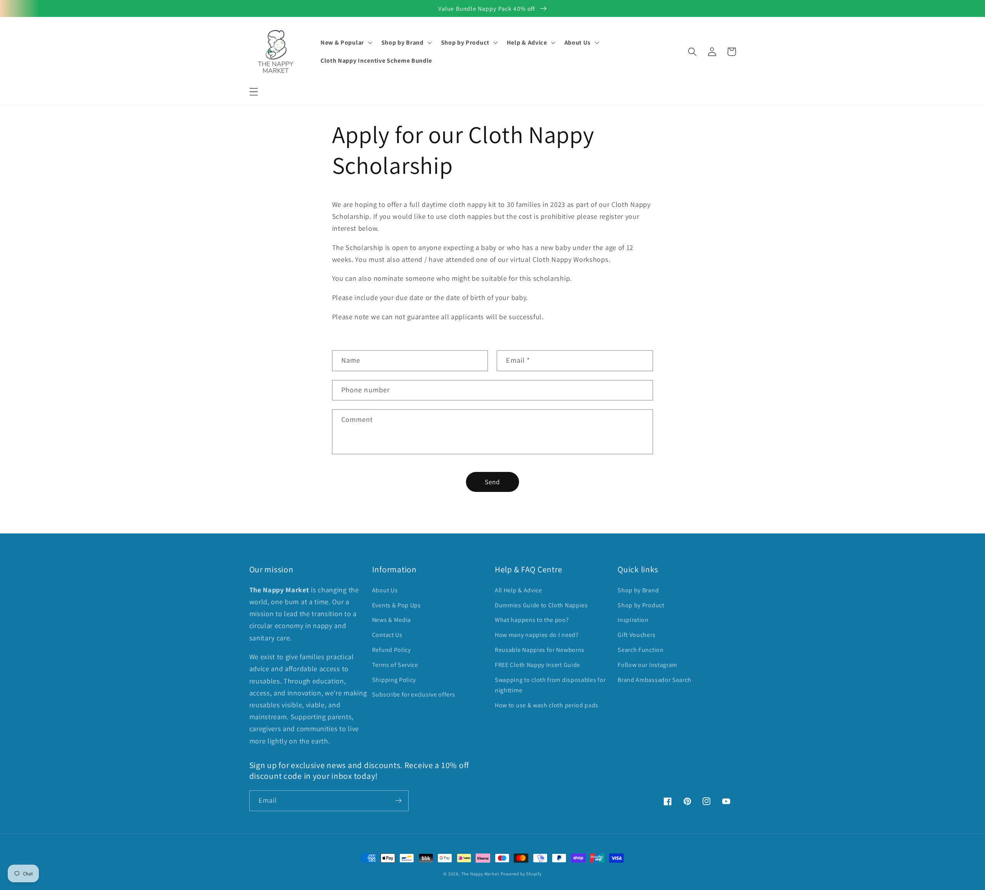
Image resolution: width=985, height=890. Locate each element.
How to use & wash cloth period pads (546, 705)
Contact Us (387, 635)
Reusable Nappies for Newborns (539, 650)
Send (493, 481)
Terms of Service (395, 665)
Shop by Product (641, 605)
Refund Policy (391, 650)
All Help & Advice (518, 590)
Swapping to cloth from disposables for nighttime (550, 685)
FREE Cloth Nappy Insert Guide (537, 665)
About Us (385, 590)
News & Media (391, 620)
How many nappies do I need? (537, 635)
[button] (254, 92)
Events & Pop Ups (396, 605)
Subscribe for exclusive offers (413, 694)
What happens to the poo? (532, 620)
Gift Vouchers (636, 635)
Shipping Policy (394, 680)
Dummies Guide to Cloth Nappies (541, 605)
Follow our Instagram (647, 665)
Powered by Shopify (521, 874)
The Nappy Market (480, 874)
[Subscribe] (398, 800)
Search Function (640, 650)
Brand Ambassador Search (654, 680)
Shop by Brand (638, 590)
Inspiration (633, 620)
